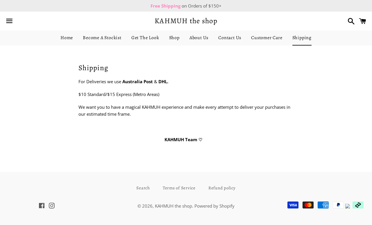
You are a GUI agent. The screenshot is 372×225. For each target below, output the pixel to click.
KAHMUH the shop (186, 21)
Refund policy (222, 188)
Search (143, 188)
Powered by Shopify (214, 206)
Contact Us (229, 38)
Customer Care (266, 38)
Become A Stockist (102, 38)
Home (66, 38)
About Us (198, 38)
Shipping (302, 38)
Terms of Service (179, 188)
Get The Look (145, 38)
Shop (174, 38)
